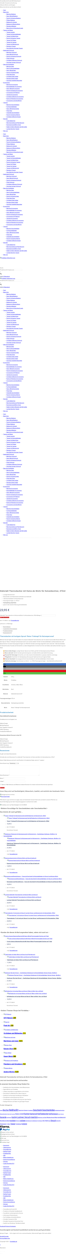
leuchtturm (9, 1117)
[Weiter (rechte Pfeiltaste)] (1, 1253)
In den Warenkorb (5, 617)
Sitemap (5, 1161)
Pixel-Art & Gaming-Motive (13, 114)
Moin (56, 1117)
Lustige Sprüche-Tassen (12, 129)
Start (4, 10)
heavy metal (19, 1114)
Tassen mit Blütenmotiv (12, 44)
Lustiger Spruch (24, 1117)
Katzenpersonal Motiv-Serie (13, 124)
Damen (26, 1110)
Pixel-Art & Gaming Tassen (13, 38)
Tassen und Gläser (8, 30)
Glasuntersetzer (3, 1114)
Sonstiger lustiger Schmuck (13, 62)
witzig (24, 1124)
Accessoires (6, 82)
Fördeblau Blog (7, 1153)
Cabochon (21, 1110)
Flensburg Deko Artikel (12, 78)
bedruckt (13, 1110)
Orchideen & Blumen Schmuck (14, 60)
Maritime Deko (10, 66)
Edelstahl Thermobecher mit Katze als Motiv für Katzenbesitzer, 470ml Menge (20, 615)
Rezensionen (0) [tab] (7, 632)
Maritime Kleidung (11, 14)
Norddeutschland (5, 1120)
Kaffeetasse (53, 1114)
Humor (27, 1114)
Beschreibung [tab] (6, 626)
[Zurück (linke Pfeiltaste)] (0, 1253)
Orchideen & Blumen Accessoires (15, 96)
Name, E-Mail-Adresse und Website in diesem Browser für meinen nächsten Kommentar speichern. (27, 784)
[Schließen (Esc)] (4, 1251)
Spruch (53, 1121)
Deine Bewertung (5, 763)
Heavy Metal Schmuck (12, 54)
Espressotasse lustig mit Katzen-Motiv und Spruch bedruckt (23, 863)
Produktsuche (3, 270)
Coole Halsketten (10, 120)
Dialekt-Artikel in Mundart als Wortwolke (16, 127)
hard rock (9, 1114)
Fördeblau (30, 1110)
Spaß (49, 1120)
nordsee (13, 1121)
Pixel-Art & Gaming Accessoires (14, 90)
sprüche (58, 1120)
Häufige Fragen (7, 1151)
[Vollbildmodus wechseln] (1, 1251)
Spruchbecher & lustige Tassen (14, 48)
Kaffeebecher (43, 1114)
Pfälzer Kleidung (10, 20)
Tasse (12, 1124)
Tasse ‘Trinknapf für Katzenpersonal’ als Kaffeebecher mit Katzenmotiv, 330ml (28, 821)
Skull (46, 1120)
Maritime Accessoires (12, 84)
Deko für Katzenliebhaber (12, 68)
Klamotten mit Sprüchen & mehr (14, 28)
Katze (59, 1114)
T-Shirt (8, 1124)
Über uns (5, 131)
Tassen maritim (10, 32)
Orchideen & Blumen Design (13, 116)
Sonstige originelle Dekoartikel (14, 80)
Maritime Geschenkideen (12, 104)
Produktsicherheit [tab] (8, 630)
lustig (14, 1117)
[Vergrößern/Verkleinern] (0, 1251)
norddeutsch (62, 1117)
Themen (5, 102)
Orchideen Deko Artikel (12, 76)
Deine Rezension (4, 775)
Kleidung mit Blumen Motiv (13, 24)
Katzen (62, 1114)
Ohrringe (18, 1120)
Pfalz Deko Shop (10, 74)
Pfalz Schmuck (10, 58)
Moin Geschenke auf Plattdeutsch (15, 122)
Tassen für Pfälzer (11, 40)
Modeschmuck (51, 1117)
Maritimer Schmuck (11, 52)
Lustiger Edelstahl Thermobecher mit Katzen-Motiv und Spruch (24, 900)
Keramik (3, 1117)
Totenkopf (18, 1124)
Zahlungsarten (7, 1147)
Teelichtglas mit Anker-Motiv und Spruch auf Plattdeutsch (22, 960)
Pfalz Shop (9, 110)
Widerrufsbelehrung (8, 1157)
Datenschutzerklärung (9, 1159)
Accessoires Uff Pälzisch (13, 92)
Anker (1, 1110)
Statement (3, 1124)
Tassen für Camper (11, 42)
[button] (4, 664)
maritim (34, 1117)
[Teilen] (3, 1251)
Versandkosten (15, 620)
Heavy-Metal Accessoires (13, 88)
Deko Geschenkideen (8, 64)
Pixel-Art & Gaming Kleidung (13, 18)
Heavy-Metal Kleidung (12, 16)
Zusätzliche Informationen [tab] (10, 628)
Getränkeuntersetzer (59, 1110)
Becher (6, 1110)
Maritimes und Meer (42, 1117)
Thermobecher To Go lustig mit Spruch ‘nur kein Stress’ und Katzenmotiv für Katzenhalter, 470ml (33, 918)
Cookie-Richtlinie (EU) (8, 1163)
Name (2, 778)
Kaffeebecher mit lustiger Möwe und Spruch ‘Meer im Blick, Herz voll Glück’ (27, 996)
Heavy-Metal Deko (11, 70)
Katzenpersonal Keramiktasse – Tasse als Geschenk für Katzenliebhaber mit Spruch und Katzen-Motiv (34, 881)
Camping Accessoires (12, 94)
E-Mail (2, 781)
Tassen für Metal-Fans (12, 36)
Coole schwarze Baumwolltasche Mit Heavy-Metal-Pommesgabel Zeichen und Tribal (29, 941)
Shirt (43, 1120)
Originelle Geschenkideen (12, 112)
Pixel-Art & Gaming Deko (12, 72)
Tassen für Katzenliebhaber (13, 34)
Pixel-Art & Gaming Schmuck (13, 56)
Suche (1, 268)
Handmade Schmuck (8, 50)
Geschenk (37, 1110)
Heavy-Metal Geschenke (12, 108)
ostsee (22, 1121)
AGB (4, 1155)
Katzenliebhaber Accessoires (14, 86)
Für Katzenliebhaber (11, 106)
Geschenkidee (48, 1110)
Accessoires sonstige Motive (14, 100)
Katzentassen (15, 537)
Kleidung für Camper (11, 22)
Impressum (6, 1145)
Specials (5, 118)
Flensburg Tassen (11, 46)
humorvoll (33, 1114)
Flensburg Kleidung (11, 26)
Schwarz (40, 1120)
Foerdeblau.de (13, 1241)
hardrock (13, 1114)
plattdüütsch (35, 1120)
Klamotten (6, 12)
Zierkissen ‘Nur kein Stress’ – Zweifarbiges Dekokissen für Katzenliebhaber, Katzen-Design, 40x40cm (34, 978)
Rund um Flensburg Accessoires (14, 98)
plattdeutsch (29, 1120)
